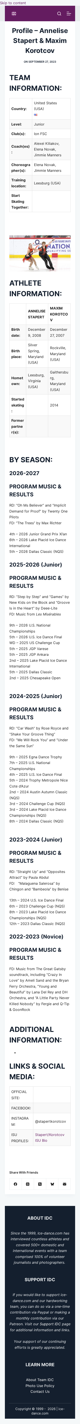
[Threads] (28, 1184)
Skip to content (13, 3)
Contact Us (40, 1391)
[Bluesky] (52, 1184)
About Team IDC (40, 1380)
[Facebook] (16, 1184)
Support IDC (50, 1324)
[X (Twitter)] (40, 1184)
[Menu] (69, 13)
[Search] (59, 13)
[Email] (64, 1184)
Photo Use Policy (40, 1385)
